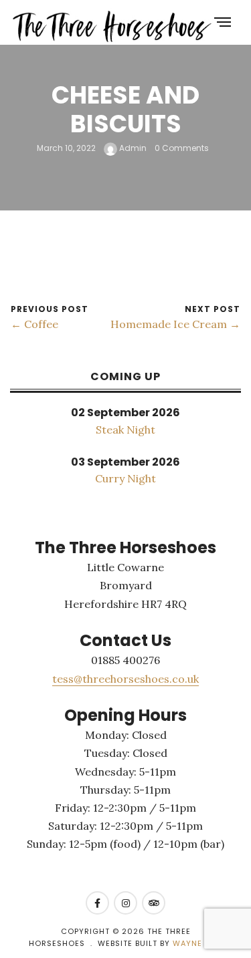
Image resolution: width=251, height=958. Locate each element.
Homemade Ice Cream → (175, 324)
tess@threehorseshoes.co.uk (125, 678)
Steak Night (125, 429)
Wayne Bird (198, 943)
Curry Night (125, 478)
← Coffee (34, 324)
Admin (132, 148)
